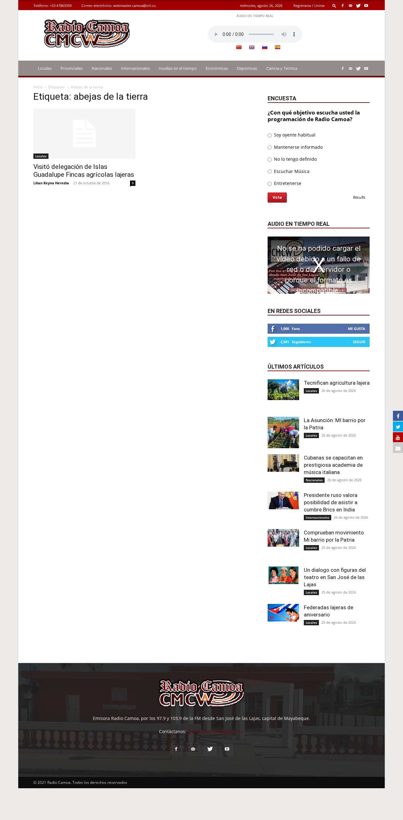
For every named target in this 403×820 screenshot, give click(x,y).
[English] (251, 47)
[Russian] (264, 47)
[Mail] (350, 5)
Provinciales (71, 68)
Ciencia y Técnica (281, 68)
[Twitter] (358, 5)
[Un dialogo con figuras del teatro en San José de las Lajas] (283, 575)
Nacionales (102, 68)
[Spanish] (277, 47)
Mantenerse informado (298, 147)
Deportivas (247, 68)
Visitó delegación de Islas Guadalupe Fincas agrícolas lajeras (83, 170)
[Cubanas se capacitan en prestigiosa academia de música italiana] (283, 463)
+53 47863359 (60, 5)
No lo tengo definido (295, 159)
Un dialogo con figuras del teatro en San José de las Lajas (335, 577)
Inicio (38, 87)
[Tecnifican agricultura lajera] (283, 389)
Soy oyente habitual (294, 135)
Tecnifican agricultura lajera (337, 383)
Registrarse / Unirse (309, 5)
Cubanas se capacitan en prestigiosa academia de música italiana (333, 465)
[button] (334, 5)
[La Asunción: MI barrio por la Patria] (283, 432)
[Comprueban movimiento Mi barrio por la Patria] (283, 538)
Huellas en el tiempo (178, 68)
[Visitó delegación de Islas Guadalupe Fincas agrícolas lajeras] (84, 134)
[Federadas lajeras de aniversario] (283, 613)
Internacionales (135, 68)
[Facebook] (342, 5)
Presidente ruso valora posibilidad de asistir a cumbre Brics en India (330, 502)
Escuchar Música (291, 171)
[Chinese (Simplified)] (238, 47)
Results (359, 198)
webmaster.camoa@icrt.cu (134, 5)
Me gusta (356, 328)
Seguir (359, 341)
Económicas (217, 68)
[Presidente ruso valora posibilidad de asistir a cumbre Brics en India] (283, 500)
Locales (45, 68)
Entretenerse (287, 183)
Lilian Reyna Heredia (51, 183)
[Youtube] (366, 5)
